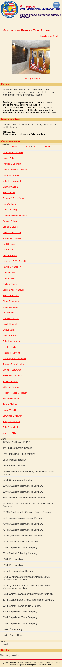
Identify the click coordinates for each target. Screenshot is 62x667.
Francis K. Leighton (12, 164)
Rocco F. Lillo (9, 192)
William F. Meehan (11, 387)
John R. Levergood (12, 181)
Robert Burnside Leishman (15, 170)
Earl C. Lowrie (9, 244)
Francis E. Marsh (11, 318)
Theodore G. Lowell (12, 238)
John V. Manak (10, 278)
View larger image (31, 78)
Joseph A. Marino (11, 307)
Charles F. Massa (11, 335)
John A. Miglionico (11, 427)
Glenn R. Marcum (11, 301)
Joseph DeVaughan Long (15, 215)
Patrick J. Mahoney (12, 267)
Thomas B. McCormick (13, 364)
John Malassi (9, 273)
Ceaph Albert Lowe (12, 232)
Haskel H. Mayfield (11, 353)
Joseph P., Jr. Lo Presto (13, 198)
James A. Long (10, 210)
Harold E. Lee (9, 158)
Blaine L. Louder (10, 227)
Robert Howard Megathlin (15, 393)
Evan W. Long (9, 204)
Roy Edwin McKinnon (13, 375)
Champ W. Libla (10, 187)
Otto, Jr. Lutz (8, 250)
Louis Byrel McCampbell (14, 358)
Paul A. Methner (10, 404)
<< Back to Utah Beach (48, 36)
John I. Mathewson (11, 341)
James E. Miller (10, 433)
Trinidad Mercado (11, 398)
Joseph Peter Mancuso (13, 290)
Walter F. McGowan (12, 370)
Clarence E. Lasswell (13, 152)
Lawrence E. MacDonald (14, 261)
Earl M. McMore (10, 381)
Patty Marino (9, 313)
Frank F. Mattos (10, 347)
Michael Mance (10, 284)
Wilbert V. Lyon (10, 255)
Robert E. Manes (11, 295)
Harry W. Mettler (10, 410)
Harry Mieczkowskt (11, 421)
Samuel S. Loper (11, 221)
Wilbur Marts (9, 330)
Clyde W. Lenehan (11, 175)
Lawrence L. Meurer (12, 416)
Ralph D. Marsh (10, 324)
